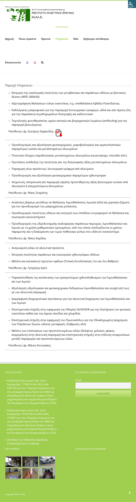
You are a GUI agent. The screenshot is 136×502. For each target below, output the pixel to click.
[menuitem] (9, 38)
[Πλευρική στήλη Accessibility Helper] (132, 4)
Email (78, 380)
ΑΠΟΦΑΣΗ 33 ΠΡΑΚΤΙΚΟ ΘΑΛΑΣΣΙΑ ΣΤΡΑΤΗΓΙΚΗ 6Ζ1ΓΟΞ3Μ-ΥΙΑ (27, 441)
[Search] (42, 62)
